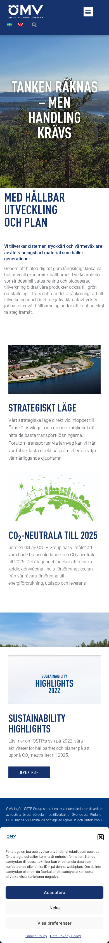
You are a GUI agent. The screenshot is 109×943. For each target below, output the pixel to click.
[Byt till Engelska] (20, 24)
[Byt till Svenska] (9, 24)
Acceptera (54, 892)
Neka (54, 907)
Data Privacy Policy (65, 936)
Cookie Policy (36, 936)
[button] (100, 837)
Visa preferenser (54, 923)
